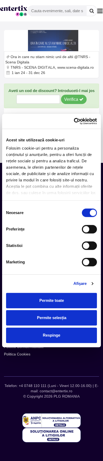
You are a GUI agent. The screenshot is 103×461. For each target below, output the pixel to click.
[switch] (89, 229)
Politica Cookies (17, 354)
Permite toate (51, 300)
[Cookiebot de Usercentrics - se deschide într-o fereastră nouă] (74, 121)
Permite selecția (51, 317)
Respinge (51, 335)
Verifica (71, 99)
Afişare (80, 283)
